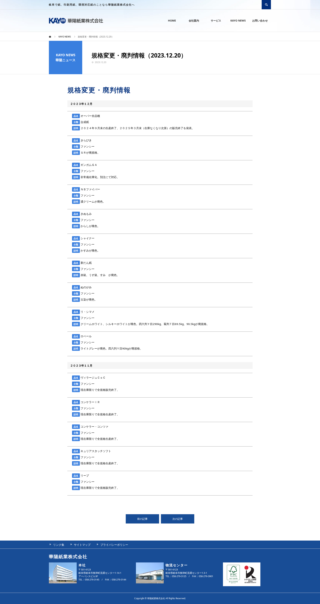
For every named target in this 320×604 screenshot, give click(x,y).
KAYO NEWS (238, 20)
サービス (216, 20)
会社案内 (194, 20)
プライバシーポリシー (114, 544)
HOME (172, 20)
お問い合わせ (260, 20)
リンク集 (58, 544)
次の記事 (177, 519)
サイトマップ (82, 544)
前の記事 (142, 519)
